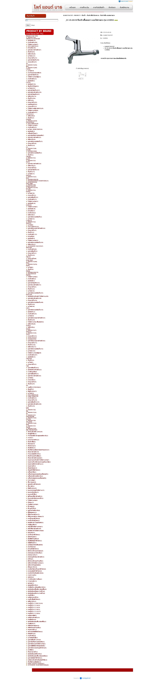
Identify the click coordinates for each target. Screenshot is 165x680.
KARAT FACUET (68, 15)
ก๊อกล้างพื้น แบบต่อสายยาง (107, 15)
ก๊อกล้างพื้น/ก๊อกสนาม (93, 15)
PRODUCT (77, 15)
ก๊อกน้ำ (84, 15)
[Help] (33, 25)
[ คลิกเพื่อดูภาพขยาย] (82, 68)
